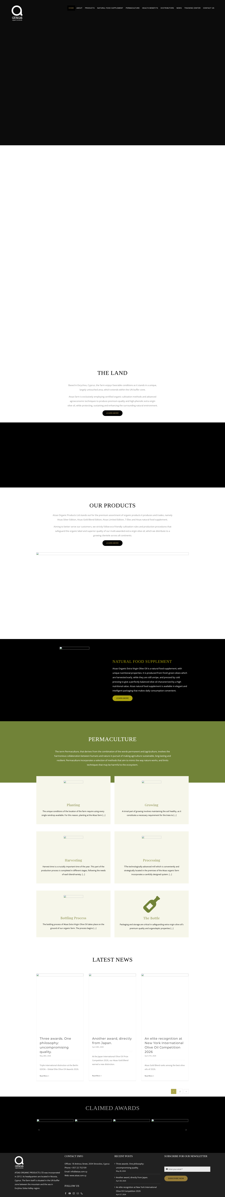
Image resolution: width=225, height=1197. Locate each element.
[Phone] (82, 1193)
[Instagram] (74, 1193)
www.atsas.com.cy (78, 1175)
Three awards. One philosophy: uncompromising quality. (130, 1165)
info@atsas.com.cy (79, 1171)
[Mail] (78, 1193)
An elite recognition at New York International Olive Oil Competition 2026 (136, 1189)
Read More (44, 1076)
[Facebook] (66, 1193)
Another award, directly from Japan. (132, 1177)
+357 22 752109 (78, 1167)
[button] (39, 1129)
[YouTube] (70, 1193)
